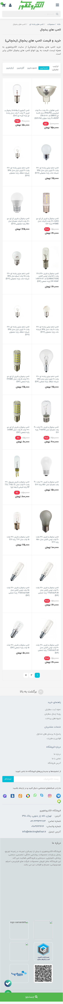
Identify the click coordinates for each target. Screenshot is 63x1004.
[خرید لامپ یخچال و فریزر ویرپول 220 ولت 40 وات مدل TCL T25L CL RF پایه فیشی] (17, 466)
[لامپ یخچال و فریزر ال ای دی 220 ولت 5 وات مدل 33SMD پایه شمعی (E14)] (17, 360)
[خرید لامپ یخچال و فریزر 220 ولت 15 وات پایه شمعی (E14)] (17, 629)
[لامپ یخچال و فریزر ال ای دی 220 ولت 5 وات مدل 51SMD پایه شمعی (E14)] (17, 411)
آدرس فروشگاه (54, 763)
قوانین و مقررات (54, 738)
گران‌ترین (20, 68)
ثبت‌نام (8, 778)
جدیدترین (44, 68)
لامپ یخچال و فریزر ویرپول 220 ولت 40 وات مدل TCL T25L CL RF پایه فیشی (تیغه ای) (17, 484)
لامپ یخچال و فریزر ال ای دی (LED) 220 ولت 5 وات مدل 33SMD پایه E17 (47, 221)
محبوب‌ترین (32, 68)
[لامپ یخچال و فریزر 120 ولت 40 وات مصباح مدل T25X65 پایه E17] (46, 411)
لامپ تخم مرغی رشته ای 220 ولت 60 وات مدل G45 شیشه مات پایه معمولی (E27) (47, 329)
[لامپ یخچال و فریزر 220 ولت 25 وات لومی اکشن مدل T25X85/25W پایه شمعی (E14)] (17, 571)
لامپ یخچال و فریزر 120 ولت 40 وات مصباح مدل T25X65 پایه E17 (46, 430)
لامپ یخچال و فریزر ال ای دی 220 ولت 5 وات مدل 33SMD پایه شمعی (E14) (18, 379)
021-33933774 (38, 821)
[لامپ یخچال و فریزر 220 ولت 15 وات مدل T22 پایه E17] (17, 520)
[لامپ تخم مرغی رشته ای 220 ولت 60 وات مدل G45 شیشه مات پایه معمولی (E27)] (46, 311)
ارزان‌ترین (10, 68)
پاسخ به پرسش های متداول (49, 734)
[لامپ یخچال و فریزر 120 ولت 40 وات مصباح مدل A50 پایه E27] (46, 466)
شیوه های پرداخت (53, 718)
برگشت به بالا (28, 692)
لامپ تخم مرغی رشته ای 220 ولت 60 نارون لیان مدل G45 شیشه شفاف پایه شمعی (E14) (47, 379)
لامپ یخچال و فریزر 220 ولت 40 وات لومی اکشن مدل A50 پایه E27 (47, 539)
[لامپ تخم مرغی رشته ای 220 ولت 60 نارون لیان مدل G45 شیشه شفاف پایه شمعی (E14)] (46, 360)
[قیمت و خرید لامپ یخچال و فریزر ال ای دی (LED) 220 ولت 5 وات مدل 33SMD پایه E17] (46, 202)
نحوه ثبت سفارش (53, 709)
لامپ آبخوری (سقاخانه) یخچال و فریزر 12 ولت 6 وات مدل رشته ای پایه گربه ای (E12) (17, 113)
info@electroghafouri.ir (34, 831)
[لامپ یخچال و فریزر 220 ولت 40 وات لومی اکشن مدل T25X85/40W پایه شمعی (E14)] (46, 571)
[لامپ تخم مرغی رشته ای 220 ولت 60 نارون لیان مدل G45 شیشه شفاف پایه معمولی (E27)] (17, 311)
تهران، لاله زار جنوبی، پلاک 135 (37, 816)
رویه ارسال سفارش (52, 714)
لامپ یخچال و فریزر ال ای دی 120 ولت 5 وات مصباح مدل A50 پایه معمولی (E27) (18, 221)
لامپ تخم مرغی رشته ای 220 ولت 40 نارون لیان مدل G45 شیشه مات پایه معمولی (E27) (47, 170)
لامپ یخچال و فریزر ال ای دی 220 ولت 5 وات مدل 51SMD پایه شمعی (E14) (18, 430)
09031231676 (37, 826)
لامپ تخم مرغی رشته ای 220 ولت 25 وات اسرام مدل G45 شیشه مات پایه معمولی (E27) (17, 276)
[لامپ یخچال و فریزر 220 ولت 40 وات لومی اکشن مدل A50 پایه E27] (46, 520)
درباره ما (57, 754)
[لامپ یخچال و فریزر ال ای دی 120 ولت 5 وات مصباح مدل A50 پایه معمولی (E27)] (17, 202)
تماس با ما (56, 758)
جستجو (30, 997)
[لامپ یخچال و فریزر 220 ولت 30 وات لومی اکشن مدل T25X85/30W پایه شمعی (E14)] (46, 629)
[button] (5, 5)
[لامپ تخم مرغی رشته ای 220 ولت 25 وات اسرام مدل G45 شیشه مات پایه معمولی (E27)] (17, 257)
